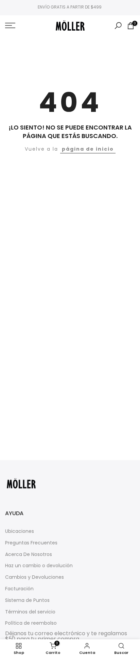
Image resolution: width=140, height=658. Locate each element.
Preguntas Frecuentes (31, 543)
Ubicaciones (19, 531)
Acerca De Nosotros (28, 554)
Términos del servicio (30, 612)
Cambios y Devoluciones (34, 577)
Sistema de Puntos (27, 600)
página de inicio (88, 149)
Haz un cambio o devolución (39, 565)
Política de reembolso (31, 623)
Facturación (19, 589)
